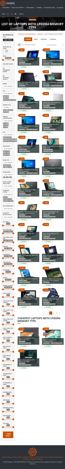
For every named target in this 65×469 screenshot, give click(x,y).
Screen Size (6, 270)
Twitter (33, 459)
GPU (4, 132)
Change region (30, 45)
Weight (5, 277)
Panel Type (6, 160)
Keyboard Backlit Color (7, 213)
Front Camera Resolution (7, 182)
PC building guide (49, 7)
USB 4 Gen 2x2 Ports (7, 356)
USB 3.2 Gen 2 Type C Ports (8, 329)
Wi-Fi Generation (8, 206)
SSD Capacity (6, 254)
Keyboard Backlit (6, 78)
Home (4, 457)
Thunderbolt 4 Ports (7, 374)
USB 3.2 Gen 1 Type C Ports (8, 310)
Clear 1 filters (8, 40)
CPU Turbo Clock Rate (8, 237)
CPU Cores (6, 222)
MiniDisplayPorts (8, 408)
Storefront (58, 457)
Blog (3, 14)
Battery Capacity (8, 285)
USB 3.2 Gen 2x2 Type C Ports (7, 338)
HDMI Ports (6, 400)
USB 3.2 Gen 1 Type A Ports (8, 301)
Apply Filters (8, 435)
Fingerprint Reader (6, 70)
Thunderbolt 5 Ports (7, 383)
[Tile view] (19, 44)
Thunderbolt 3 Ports (7, 365)
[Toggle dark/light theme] (8, 14)
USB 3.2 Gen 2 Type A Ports (8, 319)
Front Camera (9, 64)
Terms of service (34, 457)
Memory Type (7, 105)
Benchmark (30, 7)
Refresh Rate (6, 172)
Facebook (26, 459)
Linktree (39, 459)
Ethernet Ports (7, 392)
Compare (39, 7)
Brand (5, 83)
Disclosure (44, 457)
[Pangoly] (7, 2)
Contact (51, 457)
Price (4, 56)
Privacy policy (17, 457)
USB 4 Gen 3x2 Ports (7, 347)
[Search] (12, 14)
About (9, 457)
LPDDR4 (6, 107)
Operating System (6, 191)
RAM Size (5, 246)
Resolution (6, 146)
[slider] (3, 60)
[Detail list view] (23, 44)
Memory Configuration (7, 117)
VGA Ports (6, 423)
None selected (8, 86)
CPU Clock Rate (7, 229)
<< (44, 313)
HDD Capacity (7, 262)
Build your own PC (18, 7)
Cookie (25, 457)
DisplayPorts (7, 415)
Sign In (21, 14)
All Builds (60, 7)
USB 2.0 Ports (7, 293)
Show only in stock (7, 47)
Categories (5, 7)
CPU (4, 91)
